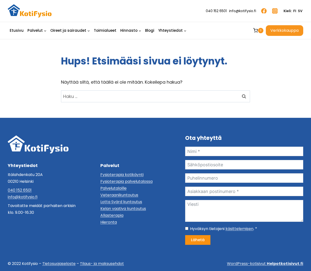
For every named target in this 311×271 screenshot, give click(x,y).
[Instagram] (274, 11)
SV (300, 10)
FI (294, 10)
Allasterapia (111, 215)
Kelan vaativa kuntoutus (123, 208)
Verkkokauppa (284, 30)
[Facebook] (264, 11)
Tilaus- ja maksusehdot (102, 263)
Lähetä (198, 240)
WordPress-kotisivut (265, 263)
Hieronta (108, 222)
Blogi (149, 30)
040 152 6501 (20, 190)
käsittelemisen (239, 228)
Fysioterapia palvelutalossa (126, 181)
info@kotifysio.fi (22, 197)
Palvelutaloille (113, 188)
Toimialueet (105, 30)
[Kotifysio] (38, 144)
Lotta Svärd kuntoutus (121, 202)
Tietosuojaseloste (59, 263)
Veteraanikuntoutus (119, 195)
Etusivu (17, 30)
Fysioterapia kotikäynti (122, 174)
